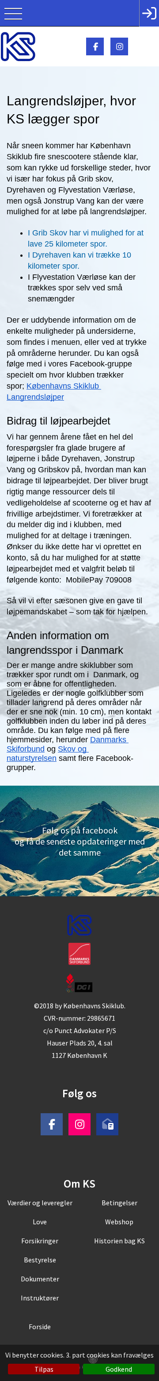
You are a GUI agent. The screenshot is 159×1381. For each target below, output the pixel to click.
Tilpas (43, 1369)
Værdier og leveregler (40, 1202)
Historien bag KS (119, 1240)
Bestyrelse (40, 1259)
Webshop (119, 1221)
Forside (40, 1326)
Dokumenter (40, 1278)
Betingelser (119, 1202)
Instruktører (40, 1297)
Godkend (119, 1369)
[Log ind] (149, 13)
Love (40, 1221)
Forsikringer (39, 1240)
